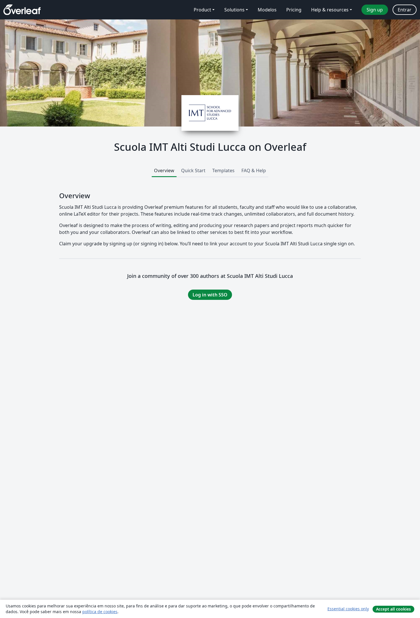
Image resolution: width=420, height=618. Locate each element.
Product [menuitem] (202, 10)
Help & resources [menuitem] (330, 10)
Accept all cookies (393, 609)
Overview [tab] (164, 170)
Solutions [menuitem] (234, 10)
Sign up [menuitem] (375, 10)
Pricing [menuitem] (293, 10)
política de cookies (99, 611)
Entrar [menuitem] (404, 10)
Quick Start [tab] (193, 170)
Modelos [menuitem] (267, 10)
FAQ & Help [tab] (253, 170)
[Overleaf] (22, 9)
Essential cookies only (348, 608)
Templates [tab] (223, 170)
